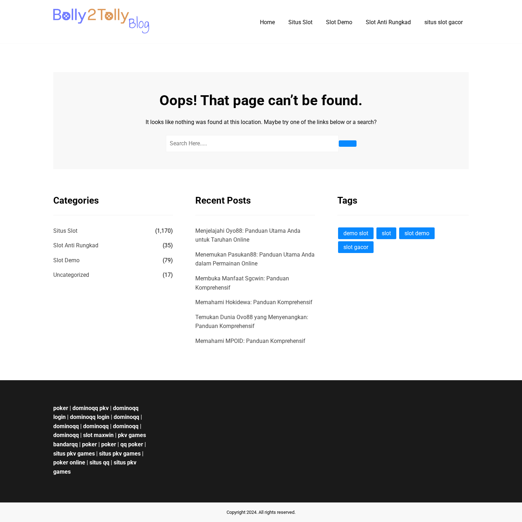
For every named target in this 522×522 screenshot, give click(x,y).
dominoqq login (89, 417)
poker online (69, 462)
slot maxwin (98, 435)
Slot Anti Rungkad (388, 22)
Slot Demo (339, 22)
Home (267, 22)
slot (386, 233)
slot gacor (355, 247)
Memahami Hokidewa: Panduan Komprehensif (253, 302)
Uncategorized (71, 274)
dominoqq (126, 417)
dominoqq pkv (90, 408)
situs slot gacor (443, 22)
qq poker (131, 444)
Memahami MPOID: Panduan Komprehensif (250, 341)
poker (60, 408)
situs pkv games (74, 453)
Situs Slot (300, 22)
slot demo (416, 233)
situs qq (99, 462)
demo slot (355, 233)
